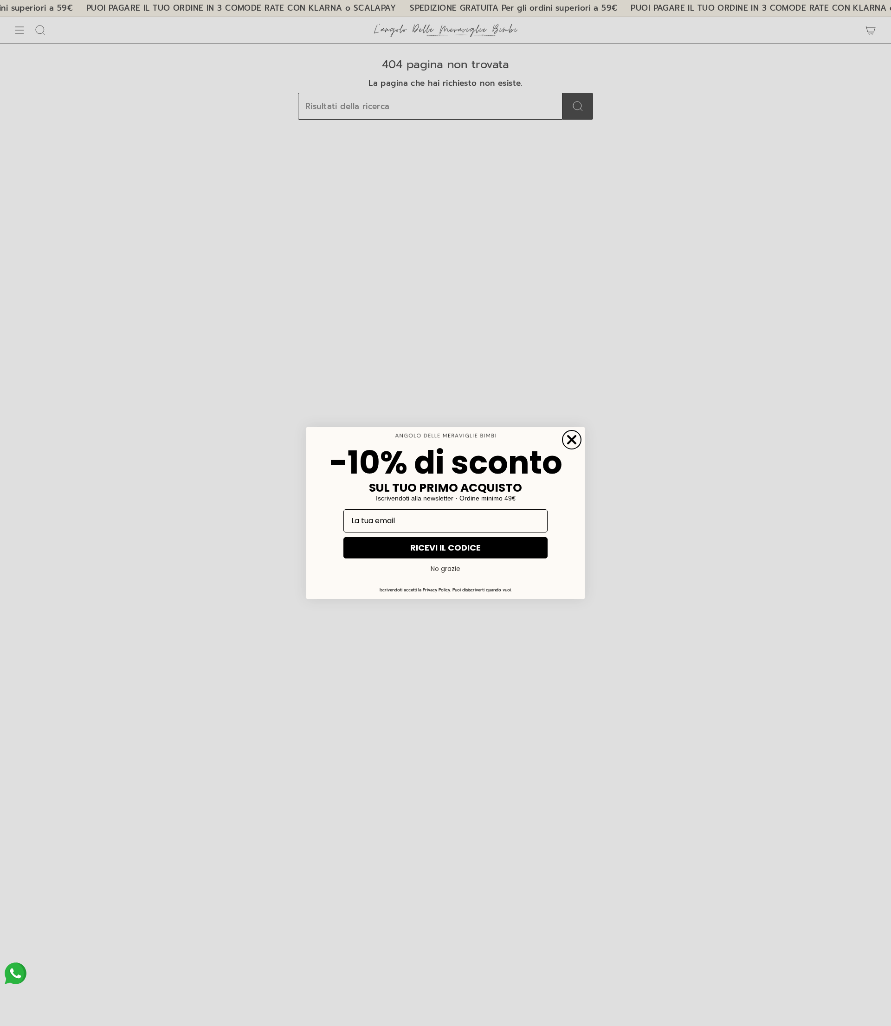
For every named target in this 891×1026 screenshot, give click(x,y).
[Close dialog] (571, 439)
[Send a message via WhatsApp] (15, 973)
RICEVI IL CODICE (445, 547)
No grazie (445, 568)
